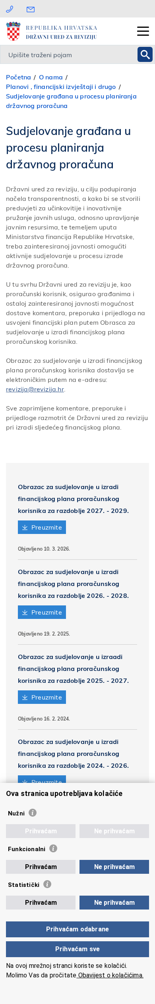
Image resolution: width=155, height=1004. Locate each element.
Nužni (16, 813)
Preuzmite (46, 527)
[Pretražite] (145, 54)
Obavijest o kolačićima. (109, 975)
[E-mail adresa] (33, 8)
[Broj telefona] (9, 8)
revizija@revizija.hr (35, 389)
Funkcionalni (26, 849)
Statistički (23, 884)
